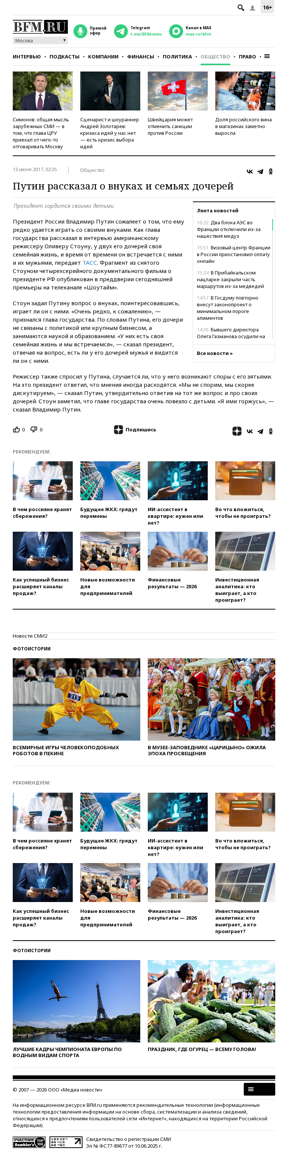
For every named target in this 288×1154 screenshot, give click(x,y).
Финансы (140, 56)
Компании (103, 56)
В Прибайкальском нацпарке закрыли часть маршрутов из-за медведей (230, 279)
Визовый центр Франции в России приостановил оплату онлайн (233, 254)
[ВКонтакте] (249, 171)
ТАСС (89, 262)
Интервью (27, 56)
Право (247, 56)
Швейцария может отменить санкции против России (170, 126)
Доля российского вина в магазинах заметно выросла (243, 126)
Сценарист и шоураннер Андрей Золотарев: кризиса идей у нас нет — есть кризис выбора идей (109, 133)
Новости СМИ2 (30, 635)
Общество (215, 56)
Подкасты (65, 56)
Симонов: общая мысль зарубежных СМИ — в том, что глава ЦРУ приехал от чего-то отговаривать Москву (41, 133)
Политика (177, 56)
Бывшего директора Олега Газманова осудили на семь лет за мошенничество (231, 336)
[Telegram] (260, 171)
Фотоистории (32, 649)
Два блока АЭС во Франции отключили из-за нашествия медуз (229, 229)
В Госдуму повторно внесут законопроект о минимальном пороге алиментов (227, 307)
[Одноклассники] (270, 171)
